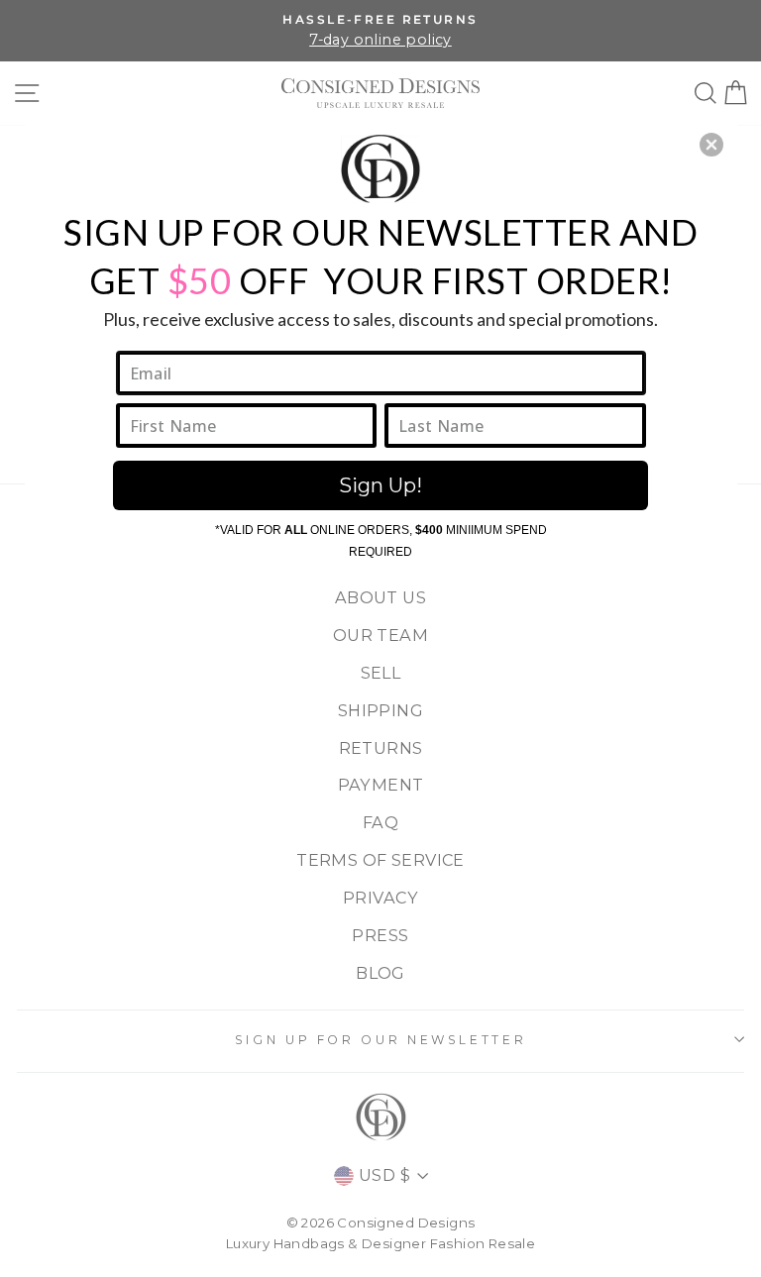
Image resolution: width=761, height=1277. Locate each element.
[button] (711, 145)
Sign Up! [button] (380, 485)
